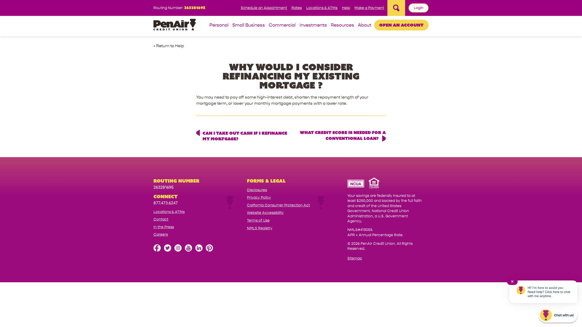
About (364, 25)
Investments (313, 25)
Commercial (282, 25)
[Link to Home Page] (174, 25)
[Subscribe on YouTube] (188, 250)
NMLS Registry (259, 228)
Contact (160, 219)
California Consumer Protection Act (278, 205)
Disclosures (257, 190)
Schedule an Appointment (264, 8)
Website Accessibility (265, 213)
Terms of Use (258, 220)
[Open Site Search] (396, 8)
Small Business (248, 25)
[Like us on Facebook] (157, 250)
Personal (218, 25)
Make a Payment (369, 8)
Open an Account (401, 25)
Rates (296, 8)
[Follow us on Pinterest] (209, 250)
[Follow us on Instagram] (178, 250)
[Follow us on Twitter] (167, 250)
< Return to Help (168, 46)
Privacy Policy (259, 197)
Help (346, 8)
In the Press (163, 227)
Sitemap (354, 258)
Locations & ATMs (321, 8)
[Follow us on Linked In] (199, 250)
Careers (160, 234)
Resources (342, 25)
